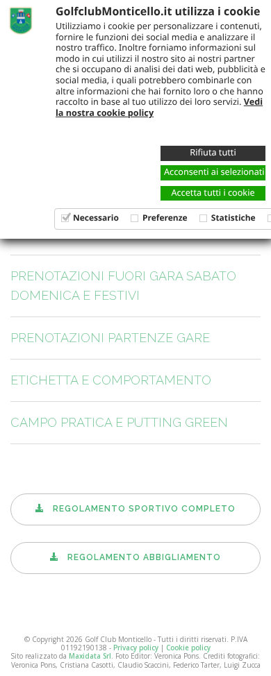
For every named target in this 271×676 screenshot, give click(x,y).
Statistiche (233, 217)
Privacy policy (135, 647)
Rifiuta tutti (213, 152)
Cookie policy (188, 647)
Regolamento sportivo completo (140, 509)
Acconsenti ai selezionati (214, 171)
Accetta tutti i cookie (212, 192)
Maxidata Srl (90, 656)
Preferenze (165, 217)
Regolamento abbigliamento (140, 557)
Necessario (96, 217)
